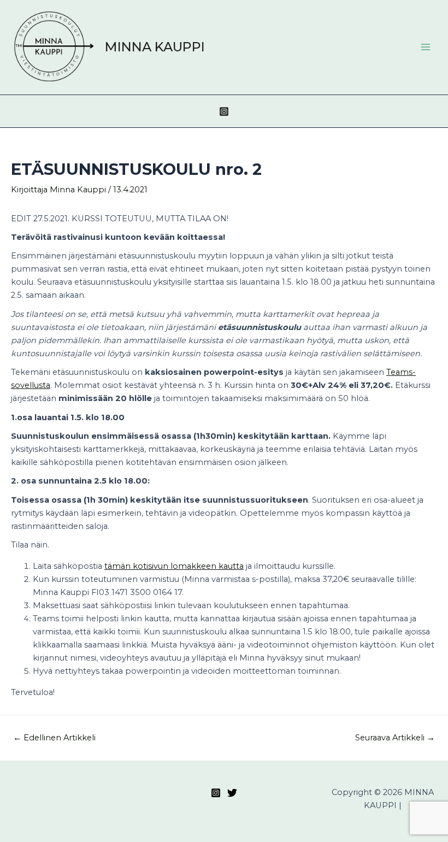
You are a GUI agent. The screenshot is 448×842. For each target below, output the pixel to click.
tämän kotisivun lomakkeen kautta (174, 566)
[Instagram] (224, 111)
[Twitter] (232, 793)
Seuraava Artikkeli (395, 738)
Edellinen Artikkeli (54, 738)
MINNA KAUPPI (155, 47)
